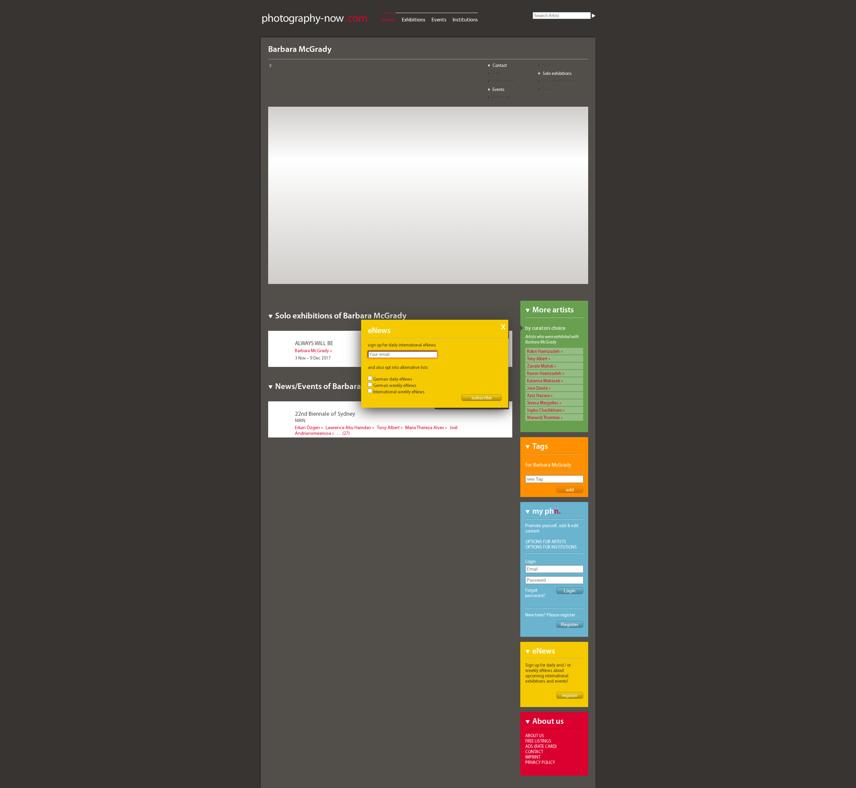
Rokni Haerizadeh (543, 351)
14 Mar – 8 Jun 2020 (313, 441)
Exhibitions (413, 19)
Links (547, 89)
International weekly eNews (399, 391)
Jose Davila (537, 388)
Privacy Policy (540, 762)
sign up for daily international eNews (402, 345)
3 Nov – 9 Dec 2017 (313, 358)
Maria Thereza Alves (424, 427)
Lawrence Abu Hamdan (348, 427)
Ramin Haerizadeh (544, 373)
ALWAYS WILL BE (314, 343)
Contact (500, 65)
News (548, 65)
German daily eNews (392, 379)
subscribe (481, 397)
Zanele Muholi (540, 366)
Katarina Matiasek (543, 380)
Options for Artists (545, 541)
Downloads (503, 97)
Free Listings (538, 741)
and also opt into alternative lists (398, 367)
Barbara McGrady (312, 351)
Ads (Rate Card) (541, 746)
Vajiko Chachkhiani (544, 410)
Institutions (465, 19)
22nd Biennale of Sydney (325, 413)
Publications (504, 81)
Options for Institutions (551, 547)
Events (438, 19)
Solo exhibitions (557, 73)
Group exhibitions (559, 81)
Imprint (532, 757)
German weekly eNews (394, 385)
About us (534, 735)
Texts (497, 73)
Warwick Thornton (543, 417)
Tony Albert (537, 358)
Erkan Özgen (307, 427)
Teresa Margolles (542, 402)
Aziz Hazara (538, 395)
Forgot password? (535, 592)
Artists (388, 19)
